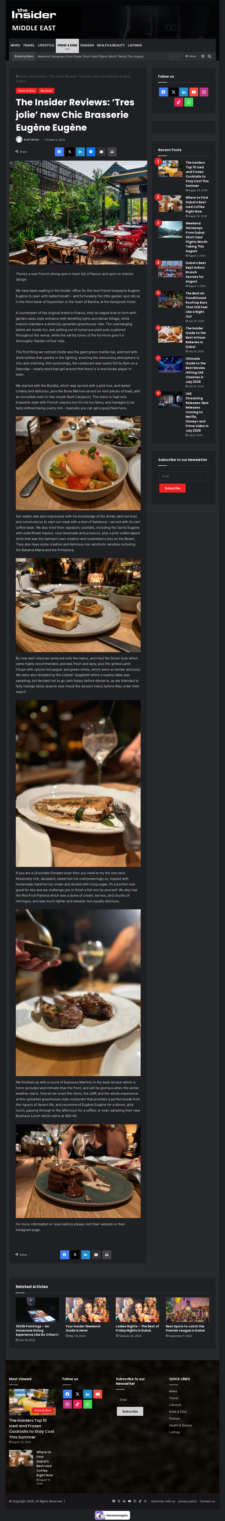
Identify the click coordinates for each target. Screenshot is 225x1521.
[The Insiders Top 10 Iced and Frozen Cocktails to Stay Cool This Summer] (170, 168)
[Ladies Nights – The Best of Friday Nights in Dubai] (137, 1309)
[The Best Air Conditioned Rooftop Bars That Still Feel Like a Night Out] (170, 299)
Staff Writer (31, 139)
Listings (135, 45)
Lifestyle (46, 45)
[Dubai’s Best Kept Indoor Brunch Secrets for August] (170, 269)
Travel (29, 45)
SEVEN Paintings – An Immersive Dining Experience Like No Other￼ (37, 1330)
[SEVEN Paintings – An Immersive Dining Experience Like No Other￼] (37, 1309)
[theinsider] (34, 19)
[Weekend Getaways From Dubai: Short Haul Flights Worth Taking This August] (170, 229)
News (15, 45)
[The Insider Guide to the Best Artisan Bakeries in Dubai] (170, 334)
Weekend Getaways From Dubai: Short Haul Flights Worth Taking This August (196, 237)
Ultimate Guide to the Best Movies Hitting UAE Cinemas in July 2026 (196, 370)
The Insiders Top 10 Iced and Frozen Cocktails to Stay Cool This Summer (197, 174)
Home (22, 76)
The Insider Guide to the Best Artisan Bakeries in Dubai (196, 337)
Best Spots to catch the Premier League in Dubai (185, 1328)
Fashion (87, 45)
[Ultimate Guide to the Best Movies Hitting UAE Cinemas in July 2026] (170, 364)
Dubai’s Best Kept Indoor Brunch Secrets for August (73, 56)
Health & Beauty (111, 45)
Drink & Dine (67, 45)
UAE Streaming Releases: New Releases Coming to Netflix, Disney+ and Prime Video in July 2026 (197, 412)
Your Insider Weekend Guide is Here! (83, 1328)
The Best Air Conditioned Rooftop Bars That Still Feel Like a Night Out (196, 305)
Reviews (46, 90)
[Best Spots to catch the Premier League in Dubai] (187, 1309)
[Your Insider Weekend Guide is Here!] (87, 1309)
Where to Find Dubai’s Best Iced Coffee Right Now (197, 204)
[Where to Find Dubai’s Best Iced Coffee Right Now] (170, 203)
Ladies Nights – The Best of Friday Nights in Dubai (137, 1328)
